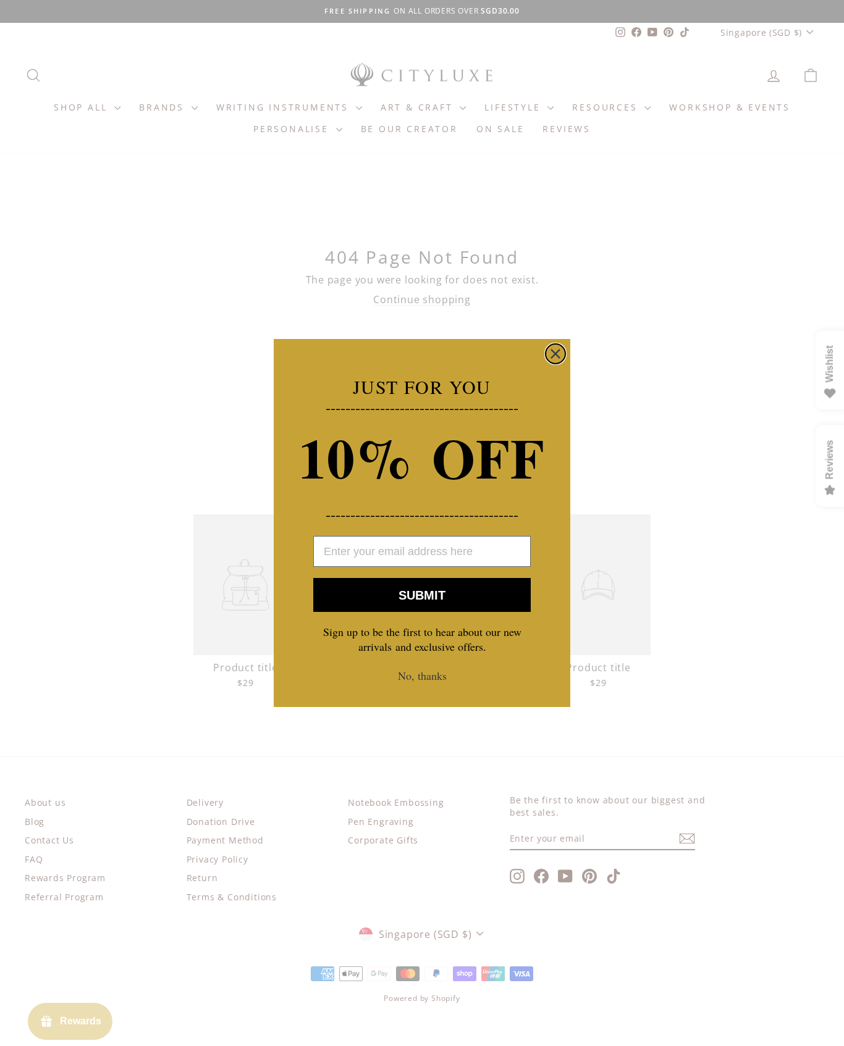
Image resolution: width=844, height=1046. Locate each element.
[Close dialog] (555, 354)
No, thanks (422, 675)
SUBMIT (422, 595)
